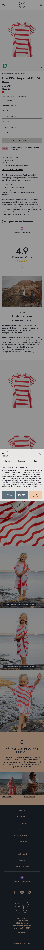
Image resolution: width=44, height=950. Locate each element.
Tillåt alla (36, 495)
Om (35, 461)
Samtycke (8, 461)
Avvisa (8, 495)
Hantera (22, 495)
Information (22, 461)
